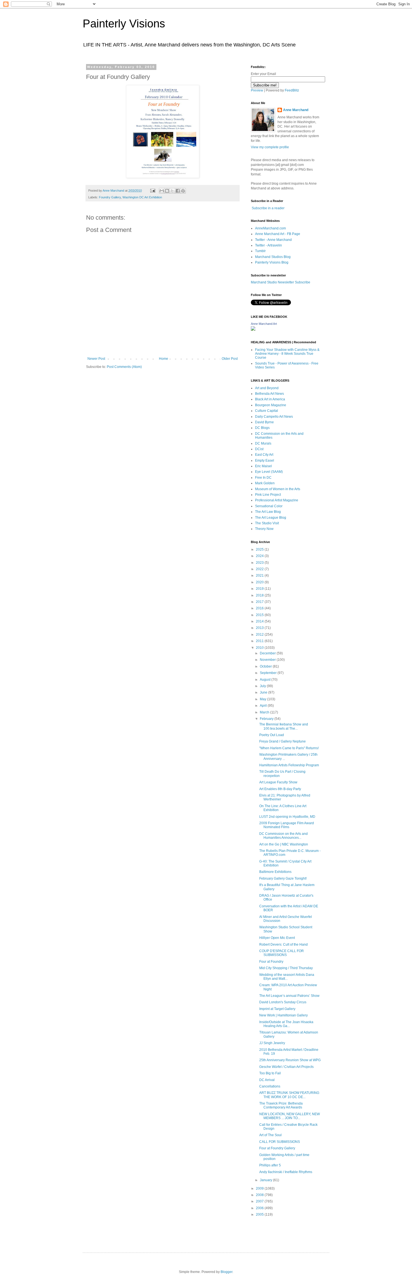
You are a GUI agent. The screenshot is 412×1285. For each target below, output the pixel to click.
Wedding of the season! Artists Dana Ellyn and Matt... (286, 977)
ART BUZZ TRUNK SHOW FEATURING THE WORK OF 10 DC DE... (289, 1095)
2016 (260, 608)
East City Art (264, 455)
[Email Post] (152, 190)
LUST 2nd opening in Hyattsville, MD (287, 817)
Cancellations (269, 1086)
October (266, 666)
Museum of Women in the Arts (277, 489)
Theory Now (264, 529)
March (265, 712)
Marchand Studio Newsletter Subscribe (280, 282)
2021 (260, 575)
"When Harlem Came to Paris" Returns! (289, 748)
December (268, 653)
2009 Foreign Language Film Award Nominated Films (286, 825)
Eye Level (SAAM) (269, 472)
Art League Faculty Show (278, 782)
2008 (260, 1195)
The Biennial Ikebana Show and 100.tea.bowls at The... (283, 726)
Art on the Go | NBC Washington (283, 844)
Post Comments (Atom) (124, 367)
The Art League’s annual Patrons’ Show (289, 996)
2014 (260, 621)
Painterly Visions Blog (271, 262)
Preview (257, 90)
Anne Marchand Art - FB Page (277, 234)
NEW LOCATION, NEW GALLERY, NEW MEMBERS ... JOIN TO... (289, 1116)
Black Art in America (270, 399)
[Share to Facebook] (177, 191)
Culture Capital (266, 411)
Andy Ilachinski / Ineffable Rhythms (285, 1172)
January (266, 1180)
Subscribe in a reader (268, 208)
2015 (260, 615)
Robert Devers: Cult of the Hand (283, 944)
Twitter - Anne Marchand (273, 240)
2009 (260, 1188)
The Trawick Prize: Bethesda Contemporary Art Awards (281, 1105)
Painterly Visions (124, 23)
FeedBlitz (292, 90)
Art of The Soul (270, 1135)
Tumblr (260, 251)
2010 (260, 648)
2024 (260, 556)
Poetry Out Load (271, 735)
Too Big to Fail (270, 1073)
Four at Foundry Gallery (277, 1148)
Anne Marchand (295, 110)
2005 (260, 1214)
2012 (260, 634)
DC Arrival (267, 1080)
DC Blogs (262, 428)
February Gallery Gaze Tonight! (283, 878)
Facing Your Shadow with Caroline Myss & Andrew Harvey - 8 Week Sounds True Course (287, 354)
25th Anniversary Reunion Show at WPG (290, 1060)
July (263, 686)
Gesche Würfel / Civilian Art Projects (286, 1067)
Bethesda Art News (269, 394)
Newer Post (96, 359)
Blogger (226, 1272)
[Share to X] (172, 191)
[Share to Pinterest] (183, 191)
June (264, 692)
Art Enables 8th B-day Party (280, 789)
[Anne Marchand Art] (253, 330)
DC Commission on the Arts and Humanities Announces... (283, 836)
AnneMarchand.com (270, 228)
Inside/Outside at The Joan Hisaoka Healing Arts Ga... (286, 1024)
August (265, 680)
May (263, 699)
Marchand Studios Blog (273, 257)
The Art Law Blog (268, 512)
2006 (260, 1208)
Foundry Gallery (110, 197)
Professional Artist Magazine (276, 500)
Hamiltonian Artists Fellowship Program (289, 765)
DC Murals (263, 443)
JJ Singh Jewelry (272, 1043)
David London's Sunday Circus (282, 1002)
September (268, 673)
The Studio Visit (267, 523)
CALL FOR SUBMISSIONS (279, 1142)
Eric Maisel (263, 466)
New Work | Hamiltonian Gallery (283, 1015)
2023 (260, 563)
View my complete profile (270, 147)
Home (163, 359)
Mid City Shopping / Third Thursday (286, 968)
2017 (260, 602)
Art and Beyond (267, 388)
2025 (260, 549)
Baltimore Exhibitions (275, 872)
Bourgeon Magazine (270, 405)
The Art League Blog (270, 518)
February (267, 719)
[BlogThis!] (167, 191)
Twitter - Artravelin (268, 245)
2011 (260, 641)
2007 (260, 1201)
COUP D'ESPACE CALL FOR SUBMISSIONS (281, 953)
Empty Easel (264, 460)
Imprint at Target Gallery (277, 1009)
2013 (260, 628)
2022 (260, 569)
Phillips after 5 (270, 1165)
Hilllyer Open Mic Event (277, 938)
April (264, 706)
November (268, 660)
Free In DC (263, 478)
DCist (259, 449)
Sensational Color (269, 506)
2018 (260, 595)
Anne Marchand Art (264, 323)
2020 (260, 582)
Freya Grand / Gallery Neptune (282, 741)
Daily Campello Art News (274, 417)
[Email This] (162, 191)
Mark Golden (265, 483)
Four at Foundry (271, 962)
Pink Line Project (268, 495)
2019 (260, 589)
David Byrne (264, 422)
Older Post (230, 359)
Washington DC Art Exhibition (142, 197)
